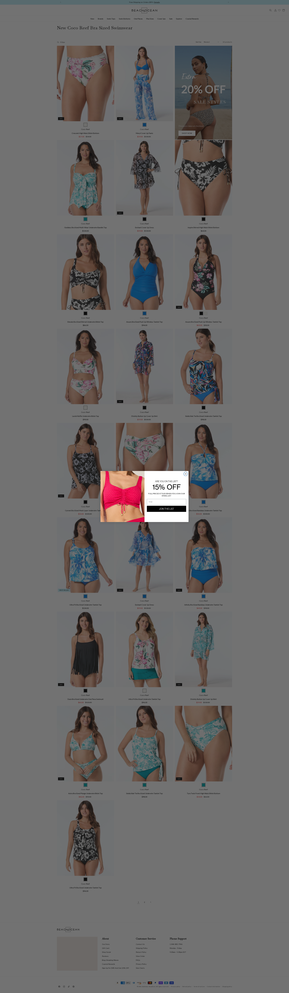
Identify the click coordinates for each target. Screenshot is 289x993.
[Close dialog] (186, 474)
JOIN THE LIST (166, 508)
